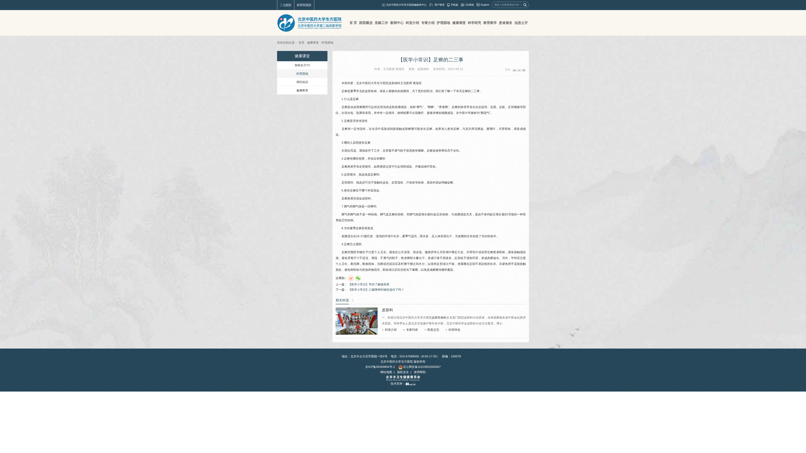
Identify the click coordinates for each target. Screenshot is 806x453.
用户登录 (439, 4)
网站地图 (386, 372)
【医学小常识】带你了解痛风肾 (368, 284)
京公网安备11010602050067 (422, 366)
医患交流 (433, 329)
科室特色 (454, 329)
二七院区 (286, 5)
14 (523, 70)
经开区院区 (304, 5)
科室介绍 (391, 329)
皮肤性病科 (439, 317)
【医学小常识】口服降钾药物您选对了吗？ (376, 289)
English (485, 4)
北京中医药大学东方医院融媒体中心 (406, 4)
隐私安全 (403, 372)
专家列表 (412, 329)
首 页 (353, 23)
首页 (301, 42)
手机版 (454, 4)
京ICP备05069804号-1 (380, 366)
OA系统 (469, 4)
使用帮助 (420, 372)
